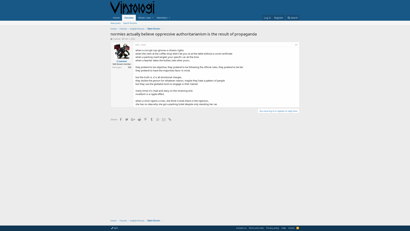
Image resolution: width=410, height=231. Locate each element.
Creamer (116, 38)
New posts (116, 23)
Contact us (241, 228)
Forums (128, 17)
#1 (296, 44)
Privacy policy (272, 228)
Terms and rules (256, 228)
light (115, 228)
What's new (144, 17)
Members (162, 17)
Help (283, 228)
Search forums (130, 23)
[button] (153, 18)
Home (116, 17)
